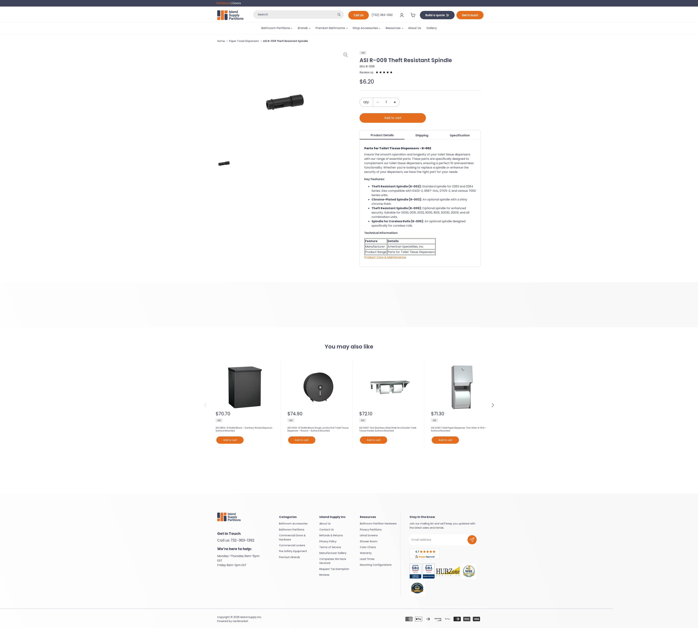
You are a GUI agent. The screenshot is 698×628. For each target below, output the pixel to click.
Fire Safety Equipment (293, 551)
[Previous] (205, 405)
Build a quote (435, 15)
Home (221, 41)
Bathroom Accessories (293, 523)
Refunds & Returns (331, 535)
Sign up (472, 539)
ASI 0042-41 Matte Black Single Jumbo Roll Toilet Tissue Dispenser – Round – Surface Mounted (317, 429)
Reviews (324, 575)
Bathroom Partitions (276, 28)
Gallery (431, 28)
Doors (236, 3)
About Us (414, 28)
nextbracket (240, 621)
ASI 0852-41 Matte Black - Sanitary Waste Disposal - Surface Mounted (245, 429)
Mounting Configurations (376, 565)
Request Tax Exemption (334, 569)
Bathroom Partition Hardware (378, 523)
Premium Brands (289, 557)
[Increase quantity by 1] (394, 102)
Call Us (358, 15)
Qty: (366, 102)
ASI (363, 52)
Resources (393, 28)
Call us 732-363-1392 (235, 540)
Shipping (421, 135)
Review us (367, 72)
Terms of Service (330, 547)
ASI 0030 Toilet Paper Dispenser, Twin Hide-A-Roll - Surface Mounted (458, 429)
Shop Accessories (366, 28)
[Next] (492, 405)
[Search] (339, 14)
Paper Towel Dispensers (244, 41)
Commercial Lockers (292, 545)
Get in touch (470, 15)
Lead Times (367, 559)
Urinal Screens (369, 535)
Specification (460, 135)
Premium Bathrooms (330, 28)
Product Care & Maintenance (385, 257)
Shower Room (368, 541)
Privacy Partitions (371, 529)
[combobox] (293, 14)
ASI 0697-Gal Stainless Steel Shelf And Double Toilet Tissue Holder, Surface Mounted (387, 429)
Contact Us (326, 529)
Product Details (382, 135)
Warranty (366, 553)
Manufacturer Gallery (332, 553)
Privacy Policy (327, 541)
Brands (303, 28)
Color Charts (368, 547)
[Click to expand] (346, 54)
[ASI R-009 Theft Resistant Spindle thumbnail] (224, 163)
